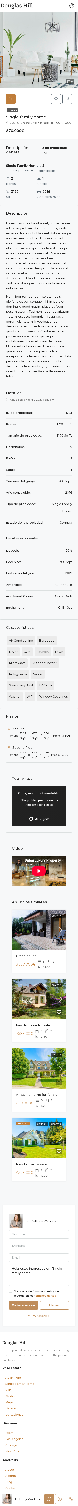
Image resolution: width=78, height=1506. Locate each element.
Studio (10, 1396)
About (9, 1469)
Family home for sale (33, 1025)
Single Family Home (19, 1384)
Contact (11, 1488)
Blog (8, 1482)
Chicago (11, 1445)
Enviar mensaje (23, 1305)
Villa (8, 1390)
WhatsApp (41, 1316)
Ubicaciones (14, 1414)
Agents (10, 1476)
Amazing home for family (36, 1095)
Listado (10, 1408)
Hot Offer (55, 1124)
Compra (12, 110)
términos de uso (45, 1295)
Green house (26, 956)
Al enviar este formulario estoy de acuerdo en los (36, 1293)
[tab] (11, 99)
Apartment (13, 1377)
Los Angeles (14, 1439)
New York (12, 1451)
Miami (9, 1433)
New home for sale (31, 1164)
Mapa (9, 1402)
